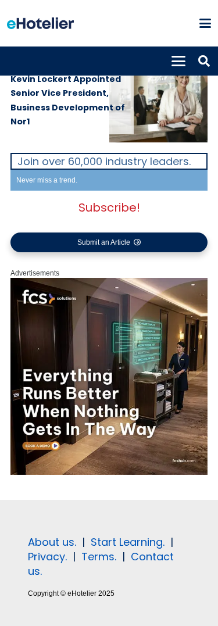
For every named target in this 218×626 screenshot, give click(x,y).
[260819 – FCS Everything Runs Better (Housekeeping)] (109, 472)
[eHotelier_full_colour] (40, 23)
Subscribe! (109, 207)
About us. (52, 542)
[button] (205, 23)
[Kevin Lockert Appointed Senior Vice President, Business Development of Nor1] (158, 99)
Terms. (98, 556)
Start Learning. (126, 542)
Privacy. (47, 556)
